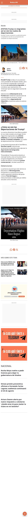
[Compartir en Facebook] (23, 68)
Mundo (3, 25)
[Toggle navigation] (2, 2)
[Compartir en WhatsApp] (20, 68)
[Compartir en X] (26, 68)
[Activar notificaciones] (25, 514)
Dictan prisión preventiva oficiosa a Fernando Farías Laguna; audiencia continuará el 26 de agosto (13, 387)
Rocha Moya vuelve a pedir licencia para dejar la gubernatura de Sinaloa (12, 372)
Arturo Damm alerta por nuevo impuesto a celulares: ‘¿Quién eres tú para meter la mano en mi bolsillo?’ (13, 403)
